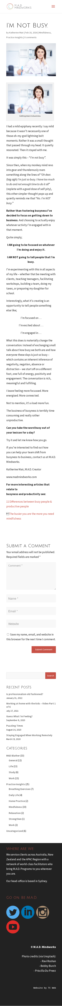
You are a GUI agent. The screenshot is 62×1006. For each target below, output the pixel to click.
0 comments (30, 37)
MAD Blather (13, 755)
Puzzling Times (14, 725)
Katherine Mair (16, 32)
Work (12, 778)
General (13, 760)
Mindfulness (45, 32)
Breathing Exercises (19, 789)
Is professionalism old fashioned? (24, 694)
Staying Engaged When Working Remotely (29, 735)
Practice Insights (14, 37)
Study (12, 772)
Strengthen (15, 818)
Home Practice (17, 801)
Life (11, 766)
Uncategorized (14, 830)
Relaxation (15, 813)
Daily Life (14, 795)
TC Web (52, 988)
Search (50, 675)
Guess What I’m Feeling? (19, 716)
